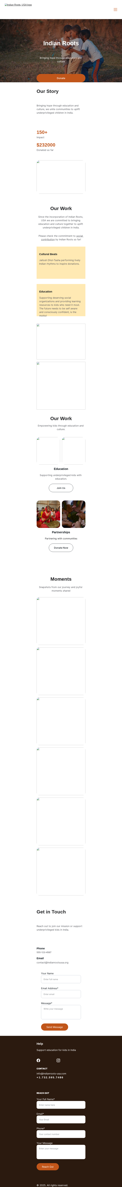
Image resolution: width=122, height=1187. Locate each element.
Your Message (45, 1143)
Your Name (47, 973)
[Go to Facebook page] (38, 1060)
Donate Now (61, 547)
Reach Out (48, 1166)
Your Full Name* (46, 1099)
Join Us (61, 487)
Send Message (54, 1027)
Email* (40, 1113)
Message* (46, 1003)
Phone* (41, 1128)
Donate (61, 78)
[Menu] (115, 9)
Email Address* (49, 988)
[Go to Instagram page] (58, 1060)
